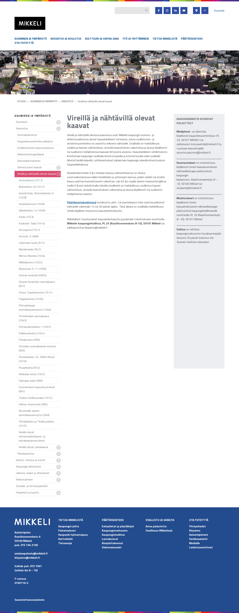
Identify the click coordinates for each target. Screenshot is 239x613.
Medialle (194, 543)
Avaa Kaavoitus (59, 130)
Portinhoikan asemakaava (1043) (34, 318)
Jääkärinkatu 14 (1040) (32, 210)
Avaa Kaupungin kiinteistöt (59, 468)
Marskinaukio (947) (30, 249)
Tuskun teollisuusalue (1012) (35, 398)
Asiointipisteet (198, 535)
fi (205, 10)
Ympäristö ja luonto (38, 493)
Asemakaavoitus (27, 135)
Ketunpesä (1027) (29, 230)
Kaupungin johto (68, 526)
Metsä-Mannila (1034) (32, 256)
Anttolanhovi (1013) (31, 180)
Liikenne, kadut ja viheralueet (38, 474)
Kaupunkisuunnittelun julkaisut (35, 141)
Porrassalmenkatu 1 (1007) (35, 327)
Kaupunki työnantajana (73, 535)
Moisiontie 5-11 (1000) (32, 269)
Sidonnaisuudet (112, 547)
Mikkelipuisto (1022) (30, 262)
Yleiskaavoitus (39, 454)
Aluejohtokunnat (112, 543)
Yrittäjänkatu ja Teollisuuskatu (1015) (36, 423)
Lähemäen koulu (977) (31, 243)
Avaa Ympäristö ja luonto (59, 494)
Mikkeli (18, 30)
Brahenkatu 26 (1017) (31, 187)
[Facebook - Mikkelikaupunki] (158, 10)
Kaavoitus (38, 129)
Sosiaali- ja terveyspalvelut (32, 486)
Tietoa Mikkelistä (165, 38)
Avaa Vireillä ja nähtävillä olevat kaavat (59, 175)
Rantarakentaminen (28, 161)
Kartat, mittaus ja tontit (38, 461)
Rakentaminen (38, 480)
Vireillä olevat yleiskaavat (40, 448)
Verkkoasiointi (198, 539)
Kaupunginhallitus (113, 535)
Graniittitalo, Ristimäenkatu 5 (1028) (36, 195)
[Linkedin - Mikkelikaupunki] (175, 10)
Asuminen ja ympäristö (31, 38)
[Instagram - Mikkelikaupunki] (167, 10)
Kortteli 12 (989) (28, 236)
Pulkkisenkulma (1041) (32, 333)
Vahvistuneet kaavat (39, 168)
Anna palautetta (156, 526)
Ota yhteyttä (24, 43)
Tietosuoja (65, 543)
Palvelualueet (67, 530)
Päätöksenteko (192, 38)
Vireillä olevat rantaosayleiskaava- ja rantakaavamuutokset (32, 436)
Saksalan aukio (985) (31, 380)
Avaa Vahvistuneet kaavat (59, 169)
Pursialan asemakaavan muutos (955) (37, 348)
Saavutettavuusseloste (29, 600)
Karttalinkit (65, 539)
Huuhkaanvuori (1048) (31, 204)
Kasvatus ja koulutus (66, 38)
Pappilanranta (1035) (31, 299)
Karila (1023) (26, 217)
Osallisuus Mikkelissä (159, 530)
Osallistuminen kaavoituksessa (35, 148)
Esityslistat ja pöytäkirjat (118, 526)
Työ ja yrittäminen (135, 38)
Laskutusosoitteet (201, 547)
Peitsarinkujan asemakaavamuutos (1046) (35, 307)
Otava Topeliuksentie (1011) (35, 292)
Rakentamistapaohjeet (30, 154)
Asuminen (38, 123)
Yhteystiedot (197, 526)
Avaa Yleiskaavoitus (59, 455)
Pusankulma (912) (29, 367)
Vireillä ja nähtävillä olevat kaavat (39, 174)
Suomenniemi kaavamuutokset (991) (37, 389)
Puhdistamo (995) (29, 340)
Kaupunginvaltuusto (115, 530)
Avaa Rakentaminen (59, 481)
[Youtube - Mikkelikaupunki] (183, 10)
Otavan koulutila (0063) (32, 275)
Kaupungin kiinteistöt (38, 467)
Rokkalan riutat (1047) (32, 374)
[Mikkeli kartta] (196, 10)
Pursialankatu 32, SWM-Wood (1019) (36, 359)
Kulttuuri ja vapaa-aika (102, 38)
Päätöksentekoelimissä (81, 202)
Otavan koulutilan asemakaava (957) (37, 284)
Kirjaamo (194, 530)
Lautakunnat (110, 539)
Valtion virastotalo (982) (33, 404)
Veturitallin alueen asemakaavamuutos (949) (34, 413)
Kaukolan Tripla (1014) (32, 223)
